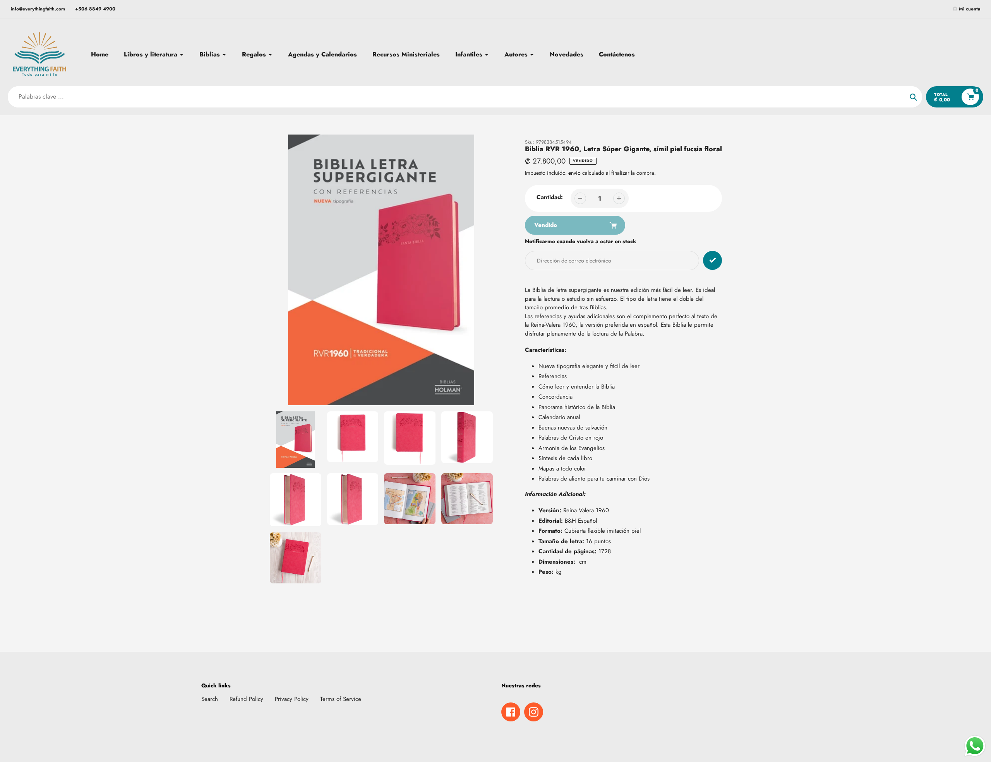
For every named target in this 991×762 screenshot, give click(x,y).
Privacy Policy (292, 699)
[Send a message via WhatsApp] (975, 746)
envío (575, 173)
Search (209, 699)
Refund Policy (246, 699)
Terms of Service (340, 699)
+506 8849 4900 (95, 8)
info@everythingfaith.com (38, 8)
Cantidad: (550, 197)
